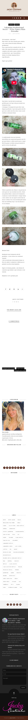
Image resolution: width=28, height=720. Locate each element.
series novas (6, 581)
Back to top (14, 697)
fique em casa (6, 540)
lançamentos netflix (8, 543)
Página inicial (20, 368)
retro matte (12, 575)
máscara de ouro (7, 552)
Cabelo (11, 24)
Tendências (5, 584)
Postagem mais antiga (20, 370)
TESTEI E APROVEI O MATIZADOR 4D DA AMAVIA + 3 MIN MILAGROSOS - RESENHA (16, 620)
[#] (4, 468)
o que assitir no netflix (9, 566)
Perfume (17, 569)
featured (11, 537)
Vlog (21, 587)
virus (4, 587)
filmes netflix (19, 537)
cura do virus (6, 534)
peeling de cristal (7, 569)
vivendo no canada (12, 587)
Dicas (17, 24)
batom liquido (11, 519)
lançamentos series (7, 546)
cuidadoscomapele (20, 531)
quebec (12, 572)
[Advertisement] (11, 385)
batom (4, 519)
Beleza (19, 519)
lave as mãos (18, 546)
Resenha (5, 575)
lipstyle (5, 549)
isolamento (15, 540)
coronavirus (12, 528)
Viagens (18, 584)
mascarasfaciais (7, 555)
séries (16, 578)
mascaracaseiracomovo (19, 552)
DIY (18, 534)
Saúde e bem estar (7, 578)
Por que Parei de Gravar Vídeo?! (16, 634)
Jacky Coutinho (18, 299)
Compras (5, 528)
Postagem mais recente (8, 368)
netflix (5, 563)
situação (14, 581)
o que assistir (13, 563)
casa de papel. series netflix (16, 525)
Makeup (15, 549)
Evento (4, 537)
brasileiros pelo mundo (9, 522)
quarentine (5, 572)
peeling (20, 566)
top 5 (12, 584)
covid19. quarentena (8, 531)
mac (10, 549)
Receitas (19, 572)
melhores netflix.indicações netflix (12, 558)
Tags (20, 581)
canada (4, 525)
